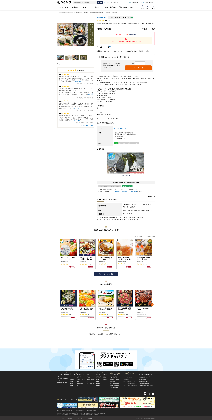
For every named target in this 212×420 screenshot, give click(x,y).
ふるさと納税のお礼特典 (144, 377)
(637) (108, 264)
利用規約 (70, 418)
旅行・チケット (90, 381)
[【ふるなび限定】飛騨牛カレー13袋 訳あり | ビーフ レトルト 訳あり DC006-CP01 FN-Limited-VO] (106, 247)
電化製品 (72, 379)
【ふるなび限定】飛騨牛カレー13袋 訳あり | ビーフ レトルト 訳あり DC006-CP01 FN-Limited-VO (106, 258)
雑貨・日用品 (80, 383)
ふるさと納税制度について (129, 381)
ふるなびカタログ (136, 2)
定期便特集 (112, 381)
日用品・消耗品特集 (114, 385)
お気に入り (148, 8)
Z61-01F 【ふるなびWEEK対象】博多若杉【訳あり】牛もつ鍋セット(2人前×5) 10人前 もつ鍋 (87, 258)
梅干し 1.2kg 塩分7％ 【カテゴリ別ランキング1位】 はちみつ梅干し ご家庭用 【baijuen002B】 (125, 258)
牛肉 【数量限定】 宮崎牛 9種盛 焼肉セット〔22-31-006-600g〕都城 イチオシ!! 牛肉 (125, 308)
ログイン (142, 8)
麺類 (78, 381)
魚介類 (71, 383)
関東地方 (98, 381)
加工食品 (108, 12)
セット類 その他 (90, 383)
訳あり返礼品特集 (114, 377)
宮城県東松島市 (101, 17)
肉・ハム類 (72, 374)
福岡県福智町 (83, 261)
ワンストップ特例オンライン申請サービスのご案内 (123, 191)
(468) (127, 264)
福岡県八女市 (140, 261)
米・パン (72, 377)
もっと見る (125, 175)
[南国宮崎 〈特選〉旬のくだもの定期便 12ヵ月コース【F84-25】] (87, 298)
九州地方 (105, 379)
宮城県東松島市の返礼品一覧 (96, 12)
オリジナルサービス (127, 7)
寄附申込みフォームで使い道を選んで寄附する (115, 57)
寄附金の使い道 (142, 379)
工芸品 (88, 377)
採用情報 (90, 418)
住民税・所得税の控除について (130, 385)
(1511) (89, 264)
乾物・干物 (114, 12)
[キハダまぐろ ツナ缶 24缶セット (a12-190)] (68, 247)
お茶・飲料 (79, 377)
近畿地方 (98, 385)
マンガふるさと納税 (143, 381)
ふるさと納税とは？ (128, 374)
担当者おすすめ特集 (114, 379)
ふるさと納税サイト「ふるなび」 (66, 12)
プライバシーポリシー (80, 418)
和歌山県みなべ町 (122, 261)
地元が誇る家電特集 (114, 383)
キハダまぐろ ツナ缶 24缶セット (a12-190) (68, 258)
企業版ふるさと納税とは (144, 383)
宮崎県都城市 (121, 312)
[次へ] (152, 304)
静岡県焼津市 (64, 261)
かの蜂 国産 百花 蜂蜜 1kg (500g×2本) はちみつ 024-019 (143, 258)
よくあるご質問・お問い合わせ (112, 2)
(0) (145, 314)
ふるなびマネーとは (103, 47)
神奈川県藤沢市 (102, 312)
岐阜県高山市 (102, 261)
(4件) (109, 20)
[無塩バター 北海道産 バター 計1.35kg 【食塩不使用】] (106, 298)
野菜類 (71, 385)
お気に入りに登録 (149, 29)
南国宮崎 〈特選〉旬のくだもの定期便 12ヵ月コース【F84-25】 (86, 308)
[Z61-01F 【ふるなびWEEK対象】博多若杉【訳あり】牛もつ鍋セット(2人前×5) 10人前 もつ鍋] (87, 247)
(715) (70, 264)
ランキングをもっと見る (106, 274)
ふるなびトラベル (149, 2)
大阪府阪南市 (64, 312)
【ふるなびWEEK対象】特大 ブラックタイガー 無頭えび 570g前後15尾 (68, 308)
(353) (146, 264)
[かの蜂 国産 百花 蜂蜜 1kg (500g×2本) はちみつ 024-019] (143, 247)
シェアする (152, 196)
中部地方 (98, 383)
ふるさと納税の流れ (128, 377)
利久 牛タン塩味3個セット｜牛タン (143, 308)
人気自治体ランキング (62, 382)
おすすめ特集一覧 (114, 374)
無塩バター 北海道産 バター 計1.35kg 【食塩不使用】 (105, 308)
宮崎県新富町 (83, 312)
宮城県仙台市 (140, 312)
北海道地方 (98, 377)
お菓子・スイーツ (81, 379)
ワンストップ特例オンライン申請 (117, 17)
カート (153, 8)
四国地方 (105, 377)
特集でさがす (99, 7)
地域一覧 (98, 374)
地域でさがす (76, 7)
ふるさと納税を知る (110, 7)
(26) (70, 314)
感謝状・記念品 (90, 379)
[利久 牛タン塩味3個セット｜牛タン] (143, 298)
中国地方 (105, 374)
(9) (88, 314)
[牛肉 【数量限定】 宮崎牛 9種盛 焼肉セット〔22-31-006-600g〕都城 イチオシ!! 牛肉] (125, 298)
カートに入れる (138, 68)
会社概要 (62, 418)
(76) (127, 314)
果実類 (71, 381)
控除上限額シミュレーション (130, 379)
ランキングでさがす (64, 7)
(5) (107, 314)
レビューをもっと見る (87, 125)
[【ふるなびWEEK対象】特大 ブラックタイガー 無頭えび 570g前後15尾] (68, 298)
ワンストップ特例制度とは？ (145, 374)
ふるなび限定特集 (114, 387)
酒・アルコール (80, 374)
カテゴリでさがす (88, 7)
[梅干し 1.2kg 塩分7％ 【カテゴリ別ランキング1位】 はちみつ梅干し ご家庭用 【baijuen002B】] (125, 247)
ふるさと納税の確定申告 (129, 383)
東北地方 (86, 12)
